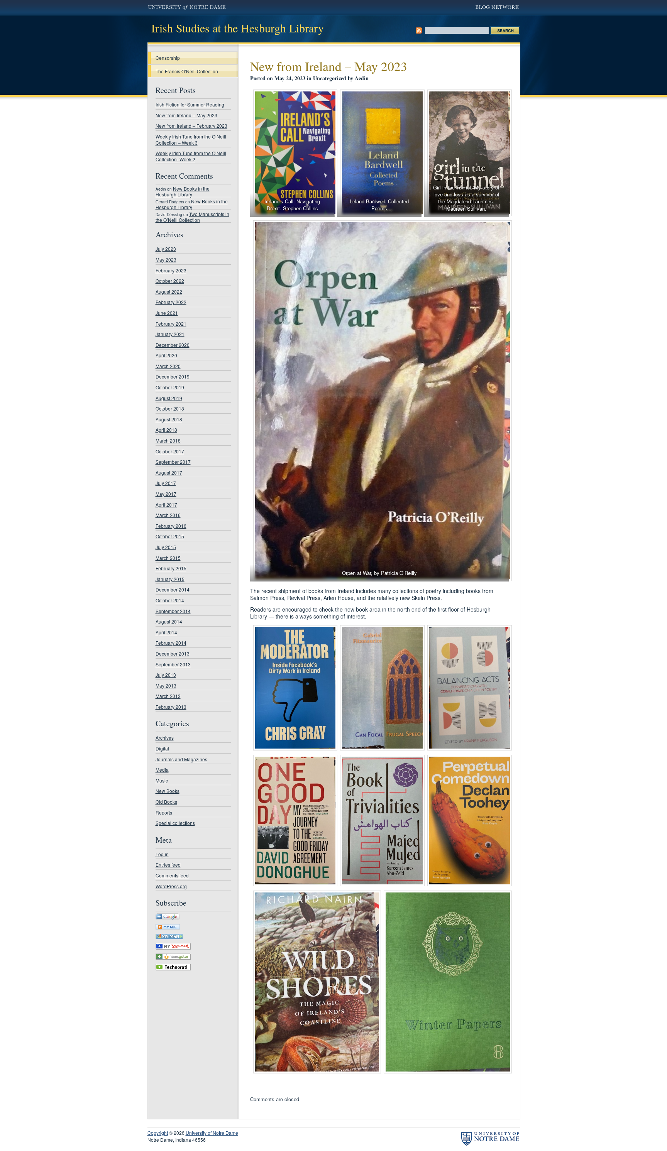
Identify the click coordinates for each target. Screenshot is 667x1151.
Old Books (166, 801)
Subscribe (419, 30)
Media (162, 769)
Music (162, 780)
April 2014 (166, 632)
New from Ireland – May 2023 (186, 115)
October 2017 (170, 451)
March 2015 (168, 557)
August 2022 (169, 291)
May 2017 (166, 493)
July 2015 (166, 547)
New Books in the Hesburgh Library (183, 191)
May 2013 (166, 685)
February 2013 (171, 706)
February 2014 (171, 642)
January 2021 (170, 334)
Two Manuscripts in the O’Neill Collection (192, 217)
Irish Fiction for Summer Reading (190, 104)
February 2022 (171, 302)
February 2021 (171, 323)
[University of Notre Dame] (490, 1138)
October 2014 (170, 600)
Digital (162, 748)
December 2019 (173, 376)
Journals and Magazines (181, 759)
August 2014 (169, 621)
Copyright (157, 1132)
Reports (164, 812)
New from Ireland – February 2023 (191, 125)
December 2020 (173, 344)
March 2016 (168, 515)
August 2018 (169, 419)
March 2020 (168, 366)
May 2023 (166, 259)
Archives (165, 737)
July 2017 (166, 483)
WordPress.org (171, 886)
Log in (162, 854)
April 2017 (166, 504)
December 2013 (173, 653)
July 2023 (166, 248)
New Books (167, 791)
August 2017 (169, 472)
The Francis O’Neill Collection (187, 71)
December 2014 (173, 589)
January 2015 (170, 579)
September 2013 (173, 664)
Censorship (168, 57)
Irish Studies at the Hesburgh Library (237, 27)
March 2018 (168, 440)
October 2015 (170, 536)
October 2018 (170, 408)
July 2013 (166, 674)
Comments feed (172, 875)
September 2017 (173, 461)
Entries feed (168, 864)
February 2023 (171, 270)
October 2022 (170, 280)
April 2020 (166, 355)
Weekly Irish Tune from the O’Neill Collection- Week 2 (191, 156)
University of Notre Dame (187, 7)
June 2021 (167, 312)
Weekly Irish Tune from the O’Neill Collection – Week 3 (191, 139)
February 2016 (171, 525)
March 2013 (168, 696)
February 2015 (171, 568)
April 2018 (166, 429)
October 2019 (170, 387)
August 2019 (169, 398)
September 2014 (173, 611)
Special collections (175, 823)
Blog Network (498, 7)
